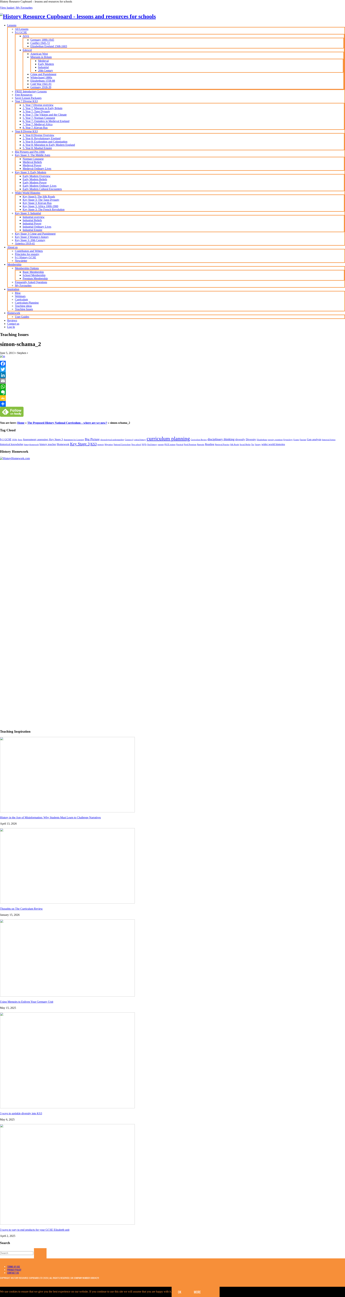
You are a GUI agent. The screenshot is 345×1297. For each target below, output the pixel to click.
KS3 (93, 444)
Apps (20, 440)
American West (39, 53)
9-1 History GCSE (25, 257)
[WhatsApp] (172, 386)
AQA (26, 36)
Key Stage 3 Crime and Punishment (35, 233)
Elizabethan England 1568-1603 (48, 46)
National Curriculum (122, 445)
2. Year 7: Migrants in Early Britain (42, 108)
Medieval (43, 60)
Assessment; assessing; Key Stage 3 (43, 439)
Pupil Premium (190, 445)
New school (136, 445)
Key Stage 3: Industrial (28, 213)
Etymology (288, 440)
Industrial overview (34, 217)
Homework (13, 312)
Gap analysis (314, 439)
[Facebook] (172, 363)
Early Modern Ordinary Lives (39, 185)
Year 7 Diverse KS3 (26, 101)
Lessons (11, 25)
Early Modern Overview (36, 176)
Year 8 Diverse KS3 (26, 131)
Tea (252, 445)
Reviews (12, 320)
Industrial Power (32, 223)
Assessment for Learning (74, 440)
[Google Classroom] (172, 398)
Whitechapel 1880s (41, 77)
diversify (240, 439)
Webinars (20, 296)
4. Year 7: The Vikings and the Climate (45, 114)
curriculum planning (168, 438)
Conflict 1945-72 (40, 43)
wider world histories (273, 444)
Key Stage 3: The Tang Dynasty (41, 199)
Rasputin (200, 445)
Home (20, 422)
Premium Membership (35, 278)
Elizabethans (262, 440)
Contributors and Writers (29, 250)
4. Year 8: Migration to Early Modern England (49, 144)
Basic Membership (33, 271)
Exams (296, 440)
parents (161, 445)
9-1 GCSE (21, 32)
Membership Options (27, 268)
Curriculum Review (199, 440)
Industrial (43, 67)
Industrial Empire (32, 229)
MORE (197, 1292)
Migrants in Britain (41, 57)
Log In (11, 326)
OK (179, 1292)
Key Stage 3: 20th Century (30, 240)
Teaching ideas (23, 305)
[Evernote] (172, 392)
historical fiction (328, 440)
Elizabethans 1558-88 (42, 80)
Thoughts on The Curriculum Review (21, 908)
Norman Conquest (33, 158)
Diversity (251, 439)
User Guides (22, 316)
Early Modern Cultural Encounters (42, 189)
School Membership (34, 275)
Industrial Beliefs (32, 220)
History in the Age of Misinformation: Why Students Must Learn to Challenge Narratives (50, 817)
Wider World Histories (27, 192)
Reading (209, 444)
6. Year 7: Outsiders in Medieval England (46, 121)
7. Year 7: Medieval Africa (37, 124)
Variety (258, 445)
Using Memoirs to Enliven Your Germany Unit (26, 1001)
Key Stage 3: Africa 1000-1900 (40, 206)
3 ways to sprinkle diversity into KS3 (21, 1113)
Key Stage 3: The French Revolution (44, 209)
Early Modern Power (35, 182)
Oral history (152, 445)
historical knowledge (11, 444)
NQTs (144, 445)
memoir (100, 445)
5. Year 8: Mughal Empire (37, 148)
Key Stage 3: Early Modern (30, 172)
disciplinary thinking (221, 439)
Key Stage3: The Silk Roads (39, 196)
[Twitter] (172, 369)
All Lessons (21, 29)
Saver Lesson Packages (28, 97)
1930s (14, 440)
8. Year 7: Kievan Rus (35, 127)
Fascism (303, 440)
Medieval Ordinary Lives (37, 168)
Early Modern (46, 64)
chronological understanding (112, 440)
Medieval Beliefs (32, 162)
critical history (140, 440)
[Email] (172, 381)
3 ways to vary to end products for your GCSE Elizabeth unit (34, 1229)
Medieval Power (32, 165)
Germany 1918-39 (40, 87)
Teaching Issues (24, 309)
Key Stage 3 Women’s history (32, 236)
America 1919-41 (25, 243)
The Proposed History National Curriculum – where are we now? (67, 422)
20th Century (45, 70)
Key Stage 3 (80, 444)
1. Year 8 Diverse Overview (38, 135)
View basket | (8, 7)
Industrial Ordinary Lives (37, 226)
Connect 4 (129, 440)
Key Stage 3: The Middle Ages (32, 155)
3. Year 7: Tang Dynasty (36, 111)
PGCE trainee (170, 445)
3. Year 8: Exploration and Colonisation (45, 141)
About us (12, 247)
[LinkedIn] (172, 375)
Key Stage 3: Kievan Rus (37, 203)
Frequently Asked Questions (31, 282)
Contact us (13, 323)
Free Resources (23, 94)
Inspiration (13, 289)
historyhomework (31, 445)
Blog (17, 292)
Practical (179, 445)
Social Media (245, 445)
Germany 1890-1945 (42, 39)
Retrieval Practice (222, 445)
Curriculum (21, 299)
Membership (14, 264)
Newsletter (21, 260)
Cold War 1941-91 (41, 83)
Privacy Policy (14, 1269)
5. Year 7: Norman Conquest (39, 117)
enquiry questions (275, 440)
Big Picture (92, 439)
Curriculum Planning (27, 302)
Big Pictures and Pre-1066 (30, 151)
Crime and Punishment (43, 74)
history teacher (48, 444)
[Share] (172, 404)
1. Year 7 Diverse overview (38, 104)
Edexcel (27, 50)
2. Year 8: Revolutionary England (42, 138)
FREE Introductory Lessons (31, 91)
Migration (109, 445)
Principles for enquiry (27, 254)
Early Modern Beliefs (35, 179)
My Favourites (24, 7)
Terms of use (13, 1266)
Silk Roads (234, 445)
